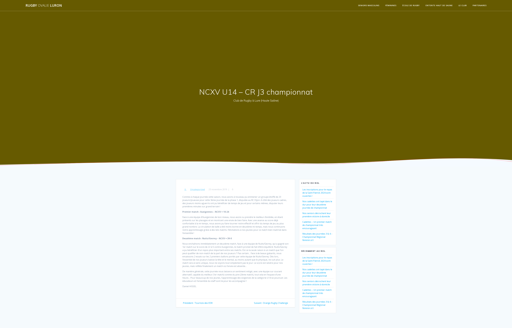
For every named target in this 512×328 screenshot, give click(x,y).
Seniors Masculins (368, 5)
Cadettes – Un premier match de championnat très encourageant (317, 225)
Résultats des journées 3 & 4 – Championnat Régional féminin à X (317, 237)
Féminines (390, 5)
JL (185, 189)
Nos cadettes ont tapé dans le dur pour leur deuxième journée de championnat (317, 204)
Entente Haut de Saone (439, 5)
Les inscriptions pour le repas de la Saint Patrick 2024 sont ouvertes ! (317, 192)
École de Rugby (411, 5)
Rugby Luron (44, 5)
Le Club (463, 5)
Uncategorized (197, 189)
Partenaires (480, 5)
